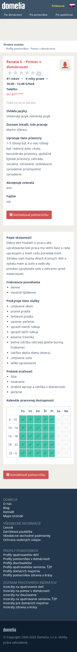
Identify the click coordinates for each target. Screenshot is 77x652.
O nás (7, 504)
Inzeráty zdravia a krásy (20, 607)
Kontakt (8, 512)
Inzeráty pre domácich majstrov (26, 603)
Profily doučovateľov (17, 563)
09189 (15, 94)
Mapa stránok (13, 516)
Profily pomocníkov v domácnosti (26, 559)
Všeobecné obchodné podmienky (26, 536)
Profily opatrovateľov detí (21, 555)
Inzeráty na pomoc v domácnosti (26, 591)
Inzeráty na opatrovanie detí (23, 587)
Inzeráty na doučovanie (20, 595)
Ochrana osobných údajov (22, 540)
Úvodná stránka (13, 44)
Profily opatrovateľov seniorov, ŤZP (27, 567)
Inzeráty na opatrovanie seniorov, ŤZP (30, 599)
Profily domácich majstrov (21, 571)
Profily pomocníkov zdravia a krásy (27, 575)
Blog (6, 508)
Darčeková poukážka (17, 532)
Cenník (8, 527)
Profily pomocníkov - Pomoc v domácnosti (30, 48)
